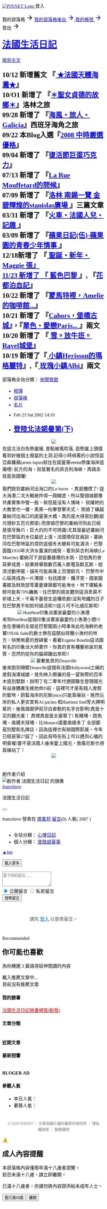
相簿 (18, 391)
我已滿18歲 (14, 1198)
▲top (7, 852)
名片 (18, 404)
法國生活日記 (29, 44)
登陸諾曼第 (49, 842)
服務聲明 (61, 1129)
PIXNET (26, 1123)
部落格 (20, 398)
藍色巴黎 (63, 275)
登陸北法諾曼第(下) (43, 429)
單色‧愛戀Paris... (51, 325)
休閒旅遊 (49, 379)
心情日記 (47, 835)
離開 (33, 1198)
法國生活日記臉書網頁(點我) (31, 1010)
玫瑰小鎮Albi (59, 365)
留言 (56, 819)
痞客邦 (44, 819)
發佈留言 (12, 898)
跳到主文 (11, 60)
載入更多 (12, 863)
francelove (11, 786)
